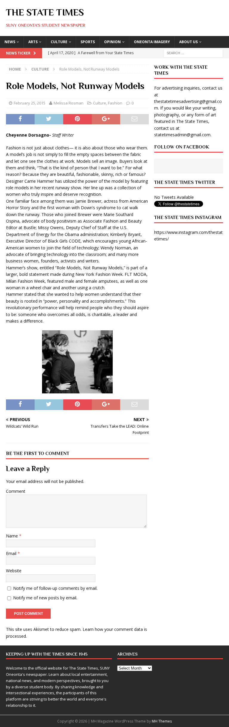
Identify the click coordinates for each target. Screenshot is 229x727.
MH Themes (162, 721)
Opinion (112, 41)
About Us (188, 41)
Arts (33, 41)
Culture (59, 41)
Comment (15, 491)
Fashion (115, 103)
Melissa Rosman (68, 103)
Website (13, 570)
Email (12, 553)
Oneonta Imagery (152, 41)
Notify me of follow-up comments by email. (55, 588)
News (9, 41)
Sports (88, 41)
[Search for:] (193, 52)
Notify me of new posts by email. (45, 598)
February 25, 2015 (29, 103)
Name (12, 536)
